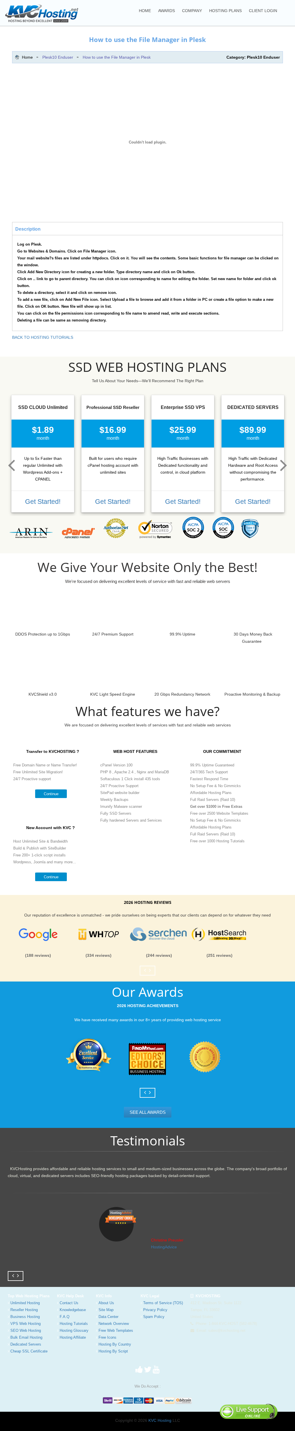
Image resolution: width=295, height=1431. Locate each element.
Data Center (108, 1317)
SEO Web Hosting (25, 1330)
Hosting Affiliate (73, 1337)
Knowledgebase (73, 1310)
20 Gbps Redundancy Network (182, 694)
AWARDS (166, 10)
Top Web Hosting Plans (29, 1296)
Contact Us (69, 1303)
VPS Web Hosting (25, 1323)
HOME (145, 10)
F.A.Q (64, 1317)
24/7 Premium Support (112, 634)
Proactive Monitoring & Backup (252, 694)
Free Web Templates (116, 1330)
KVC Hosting (159, 1420)
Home (27, 57)
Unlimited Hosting (25, 1303)
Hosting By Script (113, 1351)
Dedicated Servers (25, 1344)
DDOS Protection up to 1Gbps (42, 634)
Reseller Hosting (24, 1310)
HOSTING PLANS (225, 10)
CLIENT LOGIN (263, 10)
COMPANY (192, 10)
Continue (51, 794)
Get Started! (42, 501)
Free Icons (107, 1337)
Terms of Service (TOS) (163, 1303)
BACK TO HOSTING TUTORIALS (42, 337)
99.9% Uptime (182, 634)
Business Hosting (25, 1317)
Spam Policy (153, 1317)
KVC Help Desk (70, 1296)
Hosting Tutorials (74, 1323)
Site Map (106, 1310)
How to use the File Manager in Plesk (117, 57)
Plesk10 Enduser (57, 57)
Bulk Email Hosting (26, 1337)
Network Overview (114, 1323)
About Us (106, 1303)
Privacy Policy (155, 1310)
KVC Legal (150, 1296)
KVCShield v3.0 (42, 694)
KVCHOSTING (206, 1296)
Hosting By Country (115, 1344)
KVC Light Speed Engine (112, 694)
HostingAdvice (164, 1247)
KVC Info (104, 1296)
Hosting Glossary (74, 1330)
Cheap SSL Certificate (29, 1351)
